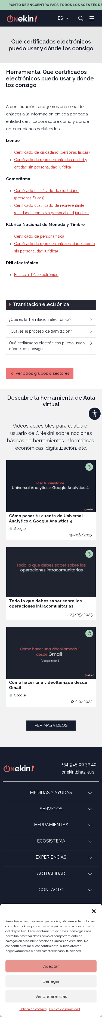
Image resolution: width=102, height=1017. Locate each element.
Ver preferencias (51, 996)
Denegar (51, 981)
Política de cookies (33, 1009)
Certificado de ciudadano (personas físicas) (52, 152)
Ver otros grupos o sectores (42, 373)
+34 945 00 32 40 (79, 764)
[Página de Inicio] (25, 18)
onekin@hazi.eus (77, 772)
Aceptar (51, 966)
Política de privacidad (64, 1009)
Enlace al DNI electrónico (36, 274)
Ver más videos (51, 725)
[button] (94, 910)
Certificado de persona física (39, 236)
